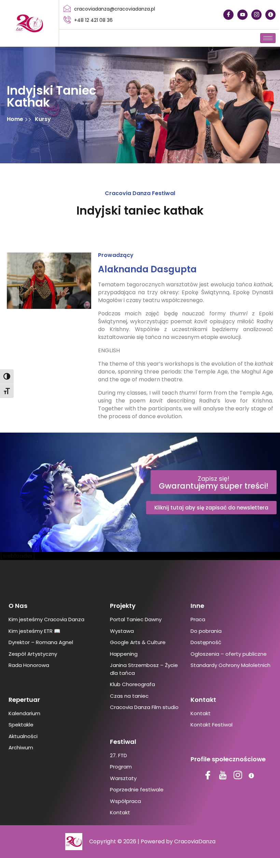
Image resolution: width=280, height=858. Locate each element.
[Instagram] (256, 15)
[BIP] (270, 15)
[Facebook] (228, 15)
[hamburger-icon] (268, 38)
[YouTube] (242, 15)
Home (16, 119)
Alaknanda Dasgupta (147, 269)
